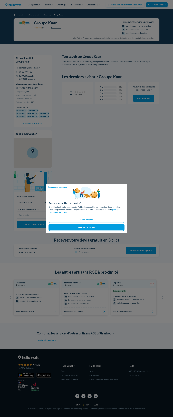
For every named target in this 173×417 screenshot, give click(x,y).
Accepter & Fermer (86, 227)
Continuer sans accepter (57, 187)
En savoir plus (86, 219)
